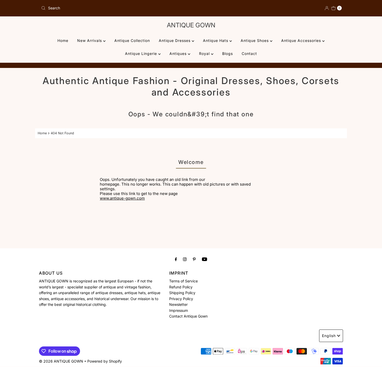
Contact (249, 53)
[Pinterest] (194, 259)
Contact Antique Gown (188, 316)
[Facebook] (176, 259)
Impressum (178, 310)
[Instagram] (185, 259)
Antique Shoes (255, 40)
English (329, 335)
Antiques (178, 53)
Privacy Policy (181, 298)
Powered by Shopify (104, 361)
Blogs (227, 53)
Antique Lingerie (141, 53)
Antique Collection (132, 40)
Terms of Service (183, 281)
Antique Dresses (175, 40)
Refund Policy (181, 287)
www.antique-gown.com (122, 198)
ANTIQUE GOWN (191, 25)
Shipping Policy (182, 292)
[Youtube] (204, 259)
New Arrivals (90, 40)
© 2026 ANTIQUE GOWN (61, 361)
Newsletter (178, 304)
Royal (205, 53)
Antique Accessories (301, 40)
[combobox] (114, 8)
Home (62, 40)
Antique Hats (216, 40)
